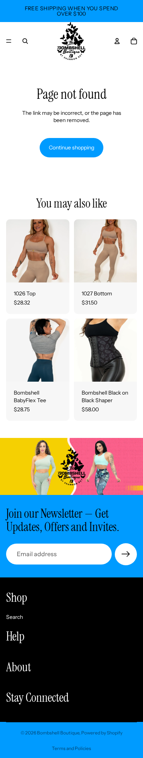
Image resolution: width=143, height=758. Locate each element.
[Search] (25, 41)
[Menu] (9, 41)
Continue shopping (71, 147)
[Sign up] (126, 554)
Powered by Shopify (101, 733)
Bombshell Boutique (58, 733)
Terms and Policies (71, 748)
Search (14, 616)
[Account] (117, 41)
